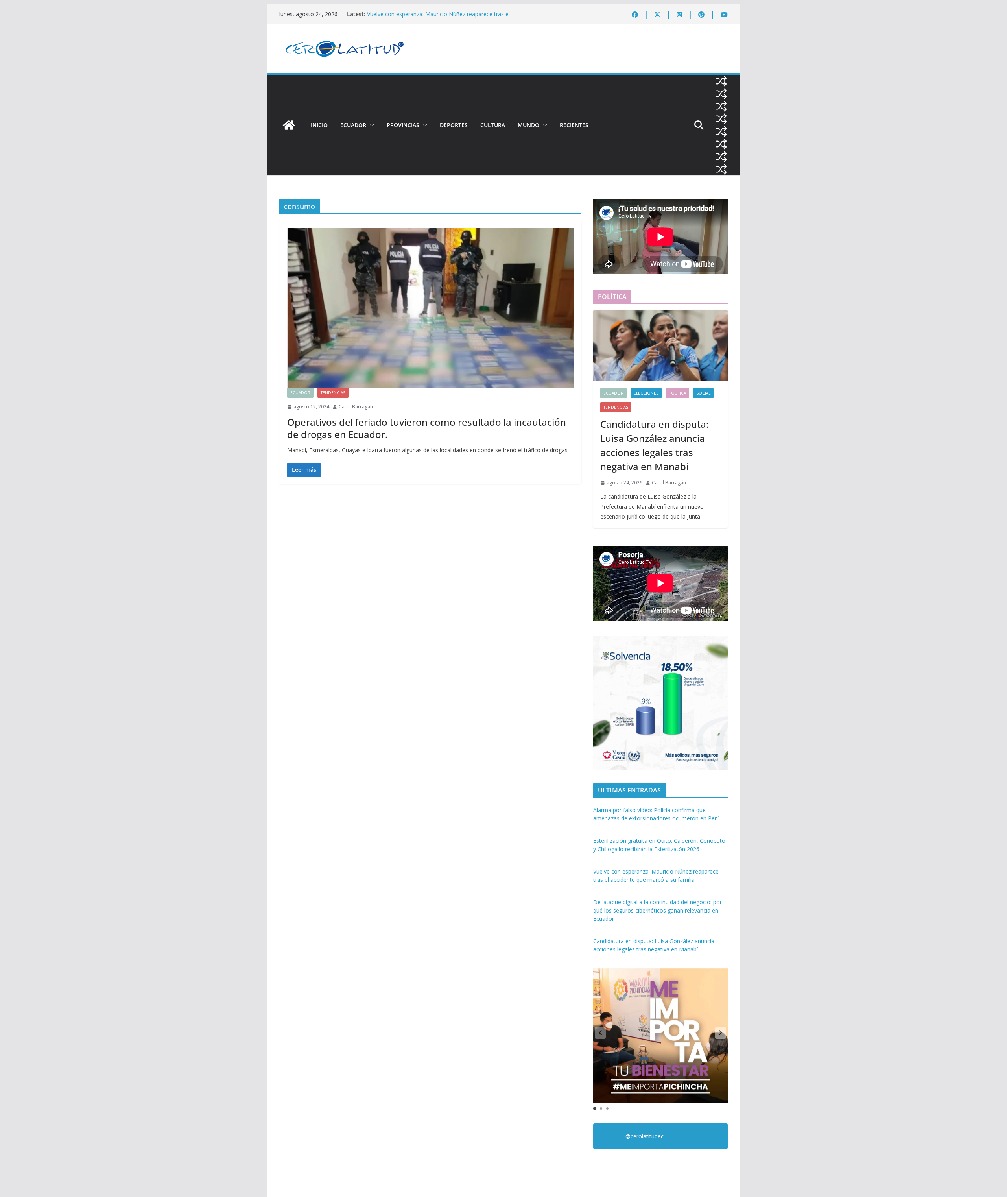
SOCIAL (703, 393)
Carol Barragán (356, 406)
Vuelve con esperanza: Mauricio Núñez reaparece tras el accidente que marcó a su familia (438, 18)
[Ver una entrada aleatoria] (721, 81)
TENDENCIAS (333, 392)
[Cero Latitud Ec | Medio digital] (288, 125)
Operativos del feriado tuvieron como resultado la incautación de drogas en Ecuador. (426, 428)
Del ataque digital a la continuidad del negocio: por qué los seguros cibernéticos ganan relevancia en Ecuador (657, 910)
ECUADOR (353, 125)
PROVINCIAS (403, 125)
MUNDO (528, 125)
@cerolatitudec (644, 1136)
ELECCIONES (646, 393)
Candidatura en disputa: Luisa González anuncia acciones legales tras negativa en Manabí (654, 445)
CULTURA (492, 125)
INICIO (319, 125)
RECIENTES (574, 125)
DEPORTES (454, 125)
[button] (370, 125)
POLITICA (677, 393)
